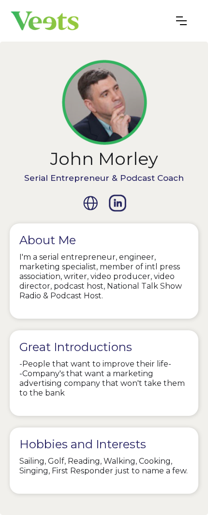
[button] (181, 20)
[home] (45, 21)
